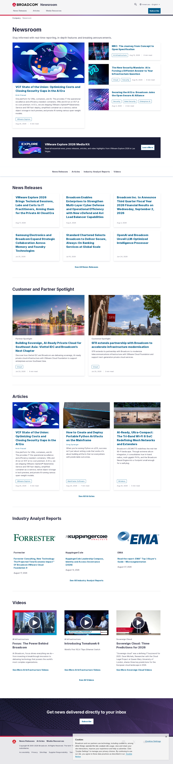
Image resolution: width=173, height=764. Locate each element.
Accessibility (24, 752)
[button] (35, 622)
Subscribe (154, 11)
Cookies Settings (153, 741)
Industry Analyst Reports (97, 171)
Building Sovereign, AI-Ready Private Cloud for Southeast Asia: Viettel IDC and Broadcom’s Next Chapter (48, 346)
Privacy (35, 752)
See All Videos (86, 680)
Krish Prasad (21, 95)
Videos (117, 171)
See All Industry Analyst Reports (86, 580)
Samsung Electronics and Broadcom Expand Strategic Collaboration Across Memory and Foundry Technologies (35, 242)
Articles (76, 171)
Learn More (147, 147)
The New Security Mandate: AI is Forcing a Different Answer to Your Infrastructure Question (132, 70)
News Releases (60, 171)
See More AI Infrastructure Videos (31, 670)
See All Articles (86, 496)
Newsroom (48, 5)
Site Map (43, 752)
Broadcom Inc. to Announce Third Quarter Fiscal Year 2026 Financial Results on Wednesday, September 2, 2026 (136, 205)
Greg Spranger (72, 444)
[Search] (135, 4)
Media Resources (55, 741)
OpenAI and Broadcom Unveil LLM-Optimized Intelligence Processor (133, 239)
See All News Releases (86, 267)
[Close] (166, 736)
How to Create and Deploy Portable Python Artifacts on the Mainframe (84, 436)
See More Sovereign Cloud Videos (134, 670)
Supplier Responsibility (58, 752)
